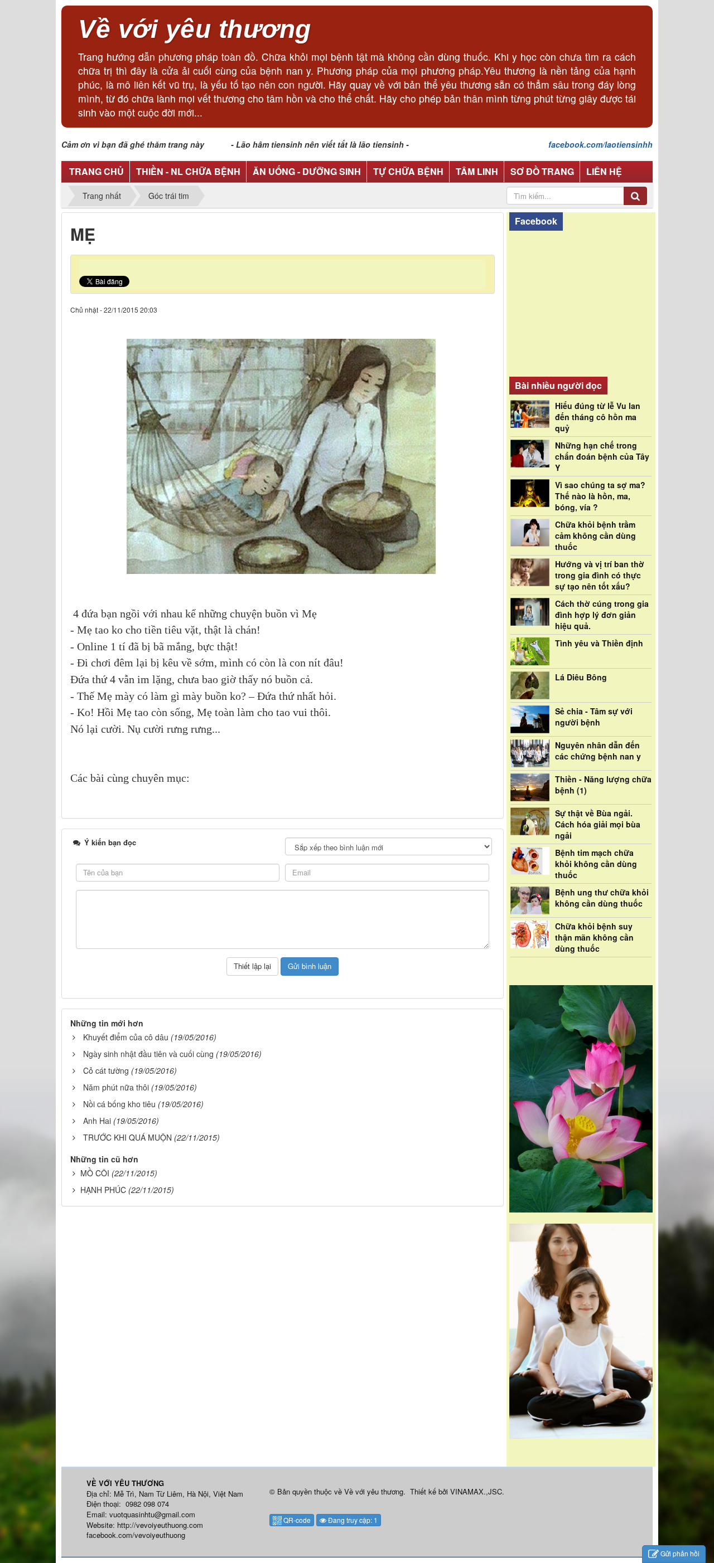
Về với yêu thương (373, 1491)
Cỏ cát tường (106, 1070)
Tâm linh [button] (477, 171)
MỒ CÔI (94, 1173)
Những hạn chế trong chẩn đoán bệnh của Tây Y (602, 456)
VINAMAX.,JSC (476, 1491)
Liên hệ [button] (604, 171)
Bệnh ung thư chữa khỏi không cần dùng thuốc (602, 898)
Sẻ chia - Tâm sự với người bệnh (594, 716)
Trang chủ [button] (96, 171)
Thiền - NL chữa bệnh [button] (188, 171)
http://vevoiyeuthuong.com (160, 1525)
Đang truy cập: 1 (352, 1520)
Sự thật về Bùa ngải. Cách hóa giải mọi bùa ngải (597, 824)
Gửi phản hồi (679, 1553)
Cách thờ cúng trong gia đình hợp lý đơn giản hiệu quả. (602, 614)
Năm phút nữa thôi (116, 1087)
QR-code (296, 1520)
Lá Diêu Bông (581, 677)
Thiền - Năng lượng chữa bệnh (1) (603, 784)
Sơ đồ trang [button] (542, 171)
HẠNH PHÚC (103, 1189)
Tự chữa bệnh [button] (408, 171)
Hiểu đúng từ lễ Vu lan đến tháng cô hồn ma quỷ (597, 417)
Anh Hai (97, 1120)
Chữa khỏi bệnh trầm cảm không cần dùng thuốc (595, 535)
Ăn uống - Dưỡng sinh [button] (307, 171)
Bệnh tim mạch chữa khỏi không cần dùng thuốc (596, 863)
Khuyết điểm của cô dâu (125, 1037)
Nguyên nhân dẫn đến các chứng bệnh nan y (598, 750)
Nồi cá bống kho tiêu (119, 1103)
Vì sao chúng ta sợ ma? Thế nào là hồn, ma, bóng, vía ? (600, 496)
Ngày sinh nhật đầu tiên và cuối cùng (148, 1053)
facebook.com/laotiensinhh (600, 144)
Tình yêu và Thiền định (599, 643)
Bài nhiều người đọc (558, 385)
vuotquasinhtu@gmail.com (152, 1514)
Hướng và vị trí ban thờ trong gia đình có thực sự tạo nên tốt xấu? (599, 575)
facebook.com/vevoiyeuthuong (135, 1535)
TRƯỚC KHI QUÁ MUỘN (127, 1137)
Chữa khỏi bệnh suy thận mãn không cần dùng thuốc (594, 937)
